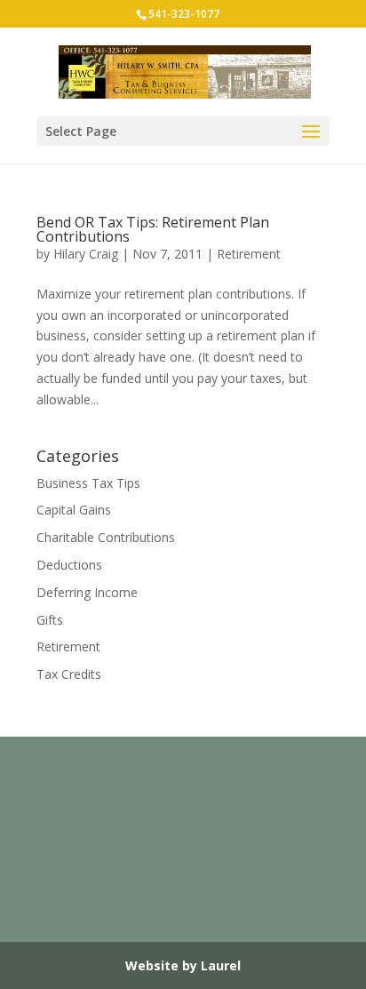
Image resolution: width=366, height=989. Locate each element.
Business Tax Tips (88, 483)
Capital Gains (73, 509)
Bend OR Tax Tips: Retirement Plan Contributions (152, 229)
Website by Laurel (183, 965)
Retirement (249, 253)
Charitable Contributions (105, 537)
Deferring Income (87, 592)
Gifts (49, 619)
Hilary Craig (85, 253)
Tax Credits (68, 674)
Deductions (69, 564)
